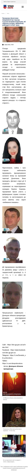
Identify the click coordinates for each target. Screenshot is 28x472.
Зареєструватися (11, 1)
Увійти (5, 1)
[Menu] (22, 6)
